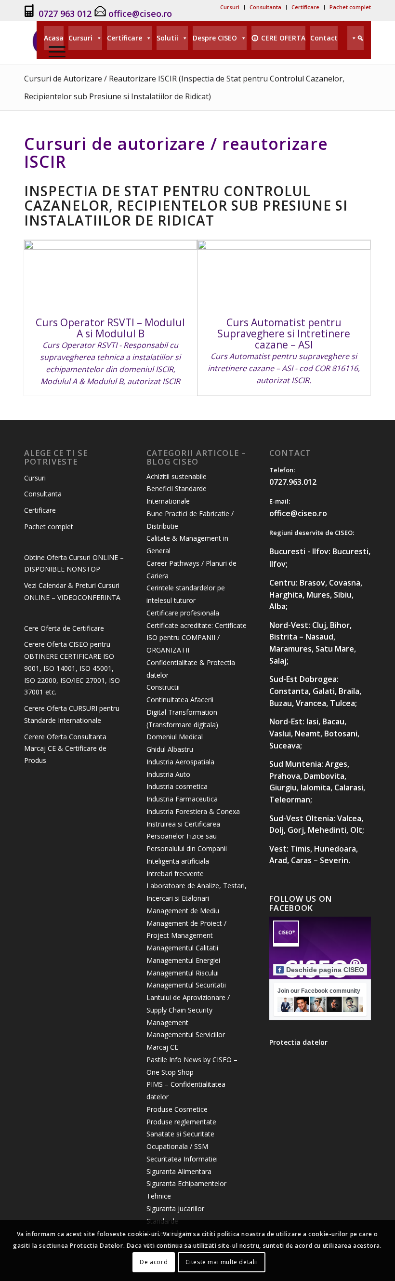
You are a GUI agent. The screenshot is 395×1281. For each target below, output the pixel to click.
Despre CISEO (215, 37)
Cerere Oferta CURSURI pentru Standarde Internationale (71, 714)
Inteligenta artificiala (177, 861)
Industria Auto (168, 774)
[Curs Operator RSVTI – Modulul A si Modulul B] (110, 273)
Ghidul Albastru (169, 749)
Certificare (305, 7)
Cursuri (229, 7)
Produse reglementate (181, 1121)
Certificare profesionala (182, 612)
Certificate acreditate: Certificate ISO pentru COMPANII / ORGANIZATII (196, 638)
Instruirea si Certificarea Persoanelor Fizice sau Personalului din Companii (186, 836)
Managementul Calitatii (182, 947)
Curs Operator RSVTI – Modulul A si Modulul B (110, 328)
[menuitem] (230, 7)
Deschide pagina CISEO (325, 970)
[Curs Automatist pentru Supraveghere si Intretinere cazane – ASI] (284, 273)
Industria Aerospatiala (180, 761)
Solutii (167, 37)
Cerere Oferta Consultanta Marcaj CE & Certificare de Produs (65, 748)
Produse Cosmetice (177, 1109)
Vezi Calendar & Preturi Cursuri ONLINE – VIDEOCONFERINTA (72, 591)
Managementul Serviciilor (185, 1034)
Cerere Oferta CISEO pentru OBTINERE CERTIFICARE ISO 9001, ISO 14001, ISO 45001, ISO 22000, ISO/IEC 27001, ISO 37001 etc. (72, 668)
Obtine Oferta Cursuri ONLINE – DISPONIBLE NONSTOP (74, 563)
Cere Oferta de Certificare (64, 628)
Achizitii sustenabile (176, 476)
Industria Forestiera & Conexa (193, 811)
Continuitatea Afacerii (179, 699)
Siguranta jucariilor (175, 1208)
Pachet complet (350, 7)
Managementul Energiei (183, 960)
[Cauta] (355, 38)
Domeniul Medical (174, 736)
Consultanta (265, 7)
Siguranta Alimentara (178, 1171)
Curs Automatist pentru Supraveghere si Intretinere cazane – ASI (283, 333)
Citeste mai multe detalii (221, 1262)
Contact (324, 37)
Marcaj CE (162, 1047)
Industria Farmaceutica (182, 798)
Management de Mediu (182, 910)
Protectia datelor (298, 1042)
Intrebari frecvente (175, 873)
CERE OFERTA (283, 37)
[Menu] (55, 51)
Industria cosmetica (177, 786)
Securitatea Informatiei (182, 1158)
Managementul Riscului (182, 972)
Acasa (54, 37)
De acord (154, 1262)
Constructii (163, 687)
